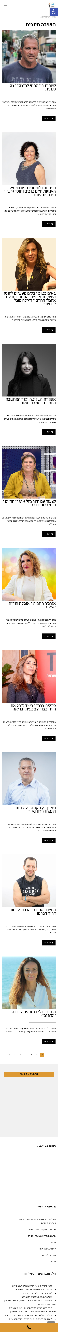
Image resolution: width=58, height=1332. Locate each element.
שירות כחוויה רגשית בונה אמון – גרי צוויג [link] (33, 1289)
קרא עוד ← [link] (48, 118)
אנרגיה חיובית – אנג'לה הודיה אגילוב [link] (32, 605)
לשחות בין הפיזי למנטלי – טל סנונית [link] (32, 87)
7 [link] (9, 1055)
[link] (54, 12)
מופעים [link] (52, 1242)
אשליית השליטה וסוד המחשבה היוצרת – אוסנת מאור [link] (31, 401)
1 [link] (42, 1055)
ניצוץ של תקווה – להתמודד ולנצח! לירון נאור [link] (34, 810)
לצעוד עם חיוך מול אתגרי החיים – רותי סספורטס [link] (29, 503)
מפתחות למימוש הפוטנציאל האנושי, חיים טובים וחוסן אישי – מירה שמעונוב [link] (30, 192)
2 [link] (36, 1055)
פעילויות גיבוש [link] (49, 1219)
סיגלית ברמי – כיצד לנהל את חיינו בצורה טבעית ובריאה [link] (33, 707)
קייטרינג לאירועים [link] (47, 1248)
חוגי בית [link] (52, 1223)
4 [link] (25, 1055)
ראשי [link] (54, 17)
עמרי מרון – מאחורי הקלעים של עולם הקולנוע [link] (32, 1286)
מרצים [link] (53, 1261)
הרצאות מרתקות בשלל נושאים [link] (42, 1236)
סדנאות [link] (52, 1229)
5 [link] (20, 1055)
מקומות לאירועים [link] (48, 1255)
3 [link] (31, 1055)
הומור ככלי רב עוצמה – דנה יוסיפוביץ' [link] (34, 1014)
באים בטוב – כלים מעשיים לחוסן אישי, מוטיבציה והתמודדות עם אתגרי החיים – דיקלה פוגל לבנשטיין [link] (30, 299)
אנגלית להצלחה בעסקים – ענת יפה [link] (36, 1297)
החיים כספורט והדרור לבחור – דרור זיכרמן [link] (31, 912)
